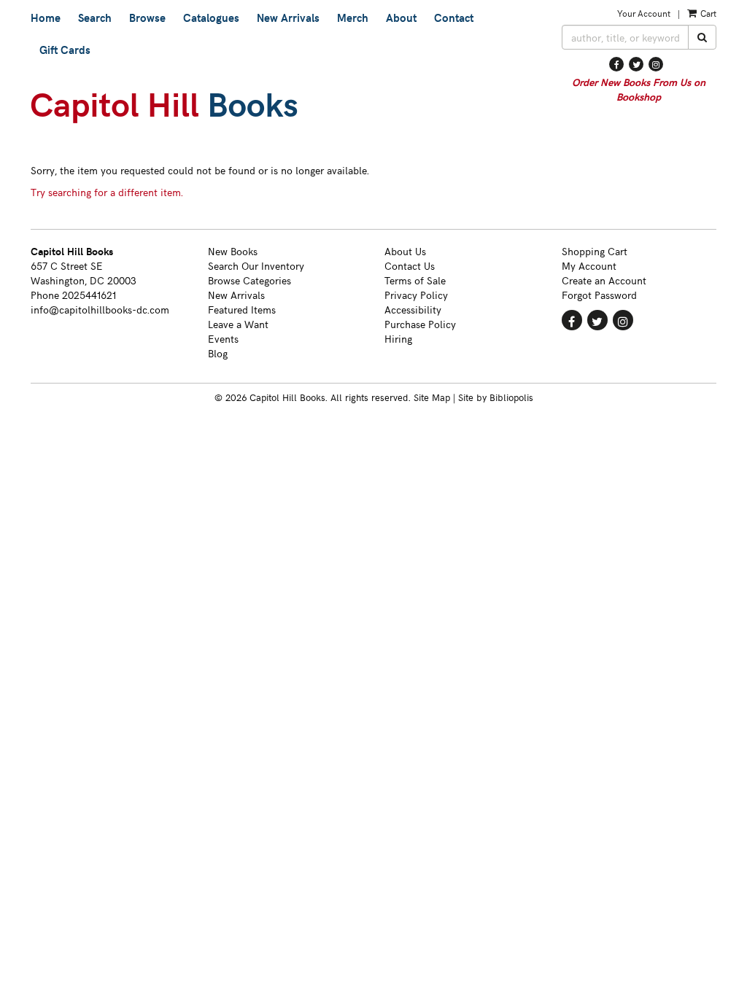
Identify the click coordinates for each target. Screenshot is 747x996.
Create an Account (604, 280)
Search (95, 17)
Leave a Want (238, 324)
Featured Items (242, 309)
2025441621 (89, 295)
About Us (405, 251)
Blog (218, 353)
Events (223, 339)
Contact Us (409, 266)
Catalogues (211, 17)
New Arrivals (288, 17)
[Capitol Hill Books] (285, 108)
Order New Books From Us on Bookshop (638, 89)
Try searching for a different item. (107, 192)
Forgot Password (599, 295)
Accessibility (412, 309)
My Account (589, 266)
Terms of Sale (415, 280)
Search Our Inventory (256, 266)
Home (46, 17)
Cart (707, 13)
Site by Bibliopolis (495, 397)
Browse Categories (249, 280)
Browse (147, 17)
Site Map (432, 397)
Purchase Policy (420, 324)
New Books (233, 251)
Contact (453, 17)
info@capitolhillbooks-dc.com (100, 309)
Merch (352, 17)
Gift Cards (64, 49)
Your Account (643, 13)
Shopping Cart (594, 251)
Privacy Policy (416, 295)
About (401, 17)
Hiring (398, 339)
